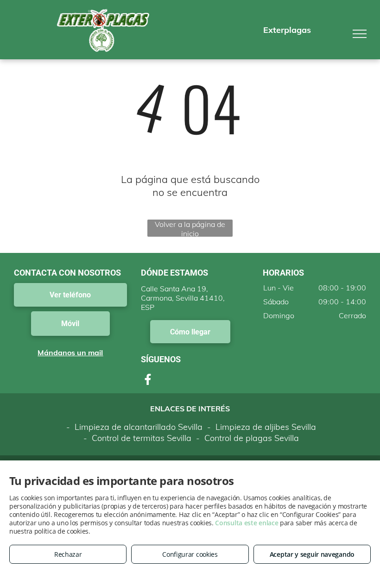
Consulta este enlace (246, 522)
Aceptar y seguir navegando (312, 554)
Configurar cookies (190, 554)
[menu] (360, 34)
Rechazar (68, 554)
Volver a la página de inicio (190, 228)
